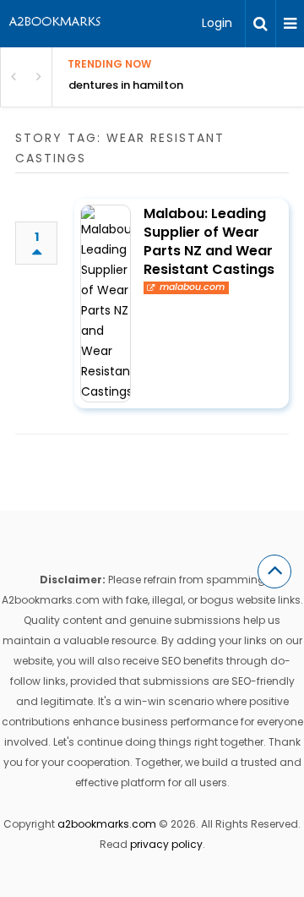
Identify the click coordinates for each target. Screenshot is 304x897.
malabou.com (192, 287)
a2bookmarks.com (106, 824)
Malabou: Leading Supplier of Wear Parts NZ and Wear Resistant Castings (209, 241)
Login (217, 22)
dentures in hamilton (125, 85)
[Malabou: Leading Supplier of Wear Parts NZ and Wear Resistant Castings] (105, 303)
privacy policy (166, 844)
